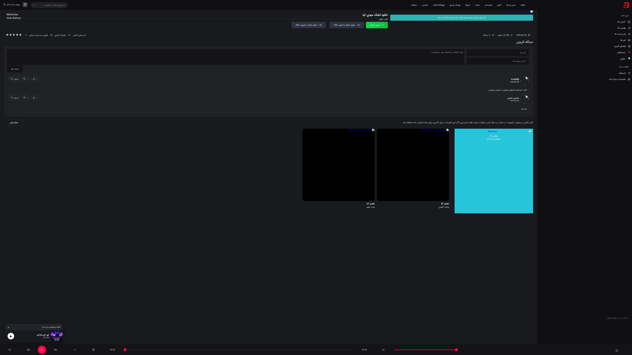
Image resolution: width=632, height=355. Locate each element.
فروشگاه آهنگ (439, 5)
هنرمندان (488, 5)
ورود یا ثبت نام (13, 4)
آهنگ (523, 5)
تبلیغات (414, 5)
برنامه (477, 5)
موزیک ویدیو (455, 5)
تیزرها (467, 5)
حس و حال (510, 5)
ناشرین (425, 5)
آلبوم (499, 5)
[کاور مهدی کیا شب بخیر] (461, 11)
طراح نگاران (612, 318)
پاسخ (16, 79)
